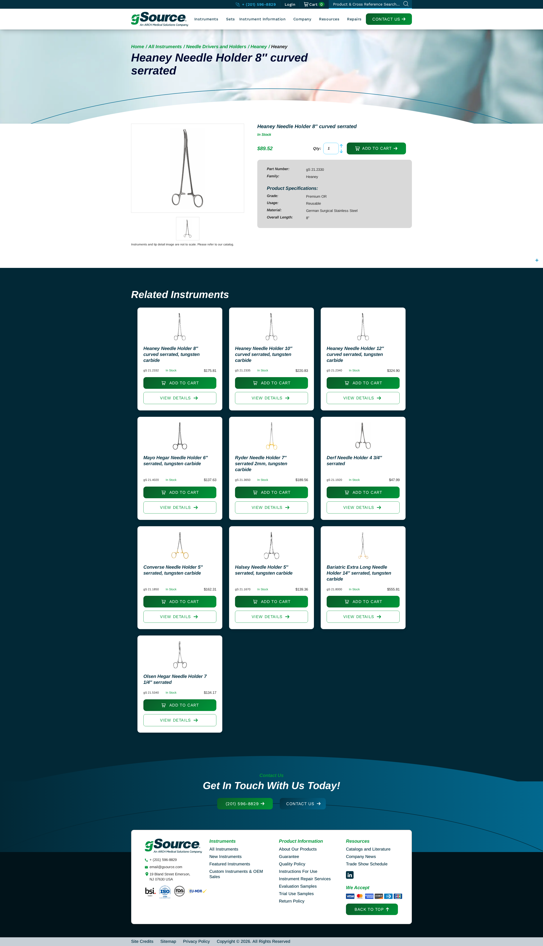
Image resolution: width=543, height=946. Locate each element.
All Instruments (165, 46)
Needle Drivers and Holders (216, 46)
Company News (361, 856)
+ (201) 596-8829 (258, 4)
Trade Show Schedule (367, 864)
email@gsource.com (166, 867)
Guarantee (289, 856)
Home (137, 46)
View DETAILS (175, 397)
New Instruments (225, 856)
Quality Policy (292, 864)
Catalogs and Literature (368, 849)
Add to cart (376, 148)
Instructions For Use (298, 871)
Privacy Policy (196, 941)
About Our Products (298, 849)
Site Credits (142, 941)
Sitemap (168, 941)
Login (290, 4)
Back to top (369, 909)
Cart (316, 4)
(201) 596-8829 (242, 803)
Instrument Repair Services (305, 878)
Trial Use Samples (296, 893)
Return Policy (291, 901)
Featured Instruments (229, 864)
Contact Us (386, 19)
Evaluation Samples (298, 886)
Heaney (259, 46)
